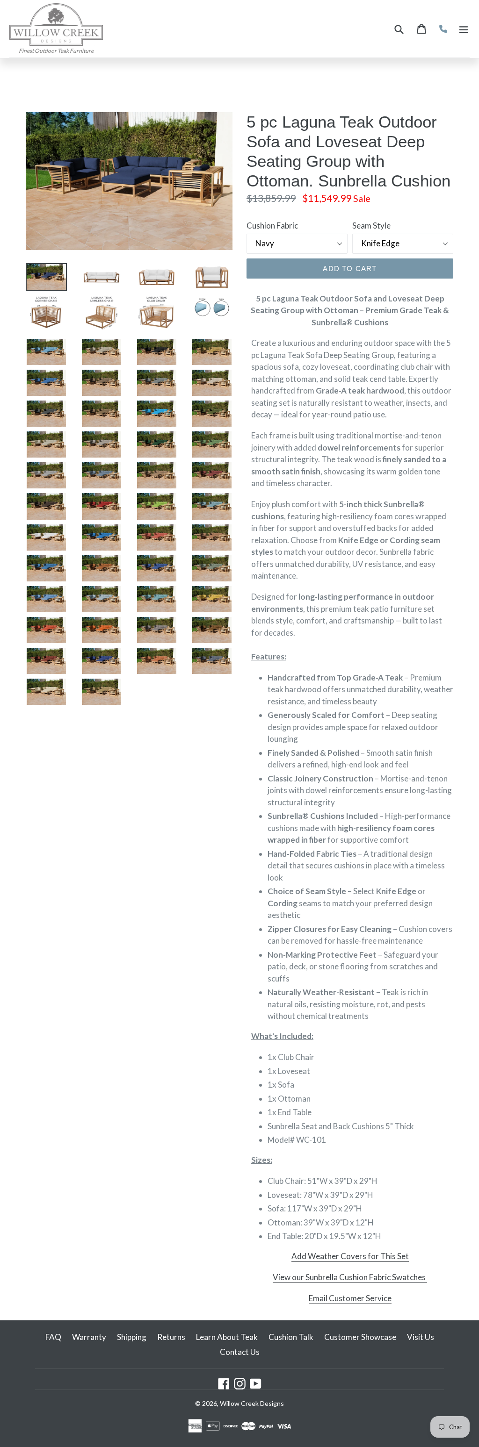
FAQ (53, 1337)
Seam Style (371, 225)
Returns (171, 1337)
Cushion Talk (291, 1337)
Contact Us (240, 1352)
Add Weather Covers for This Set (350, 1256)
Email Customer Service (350, 1298)
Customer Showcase (360, 1337)
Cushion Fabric (272, 225)
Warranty (89, 1337)
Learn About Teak (227, 1337)
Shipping (131, 1337)
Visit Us (420, 1337)
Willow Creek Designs (252, 1403)
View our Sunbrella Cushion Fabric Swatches (350, 1277)
